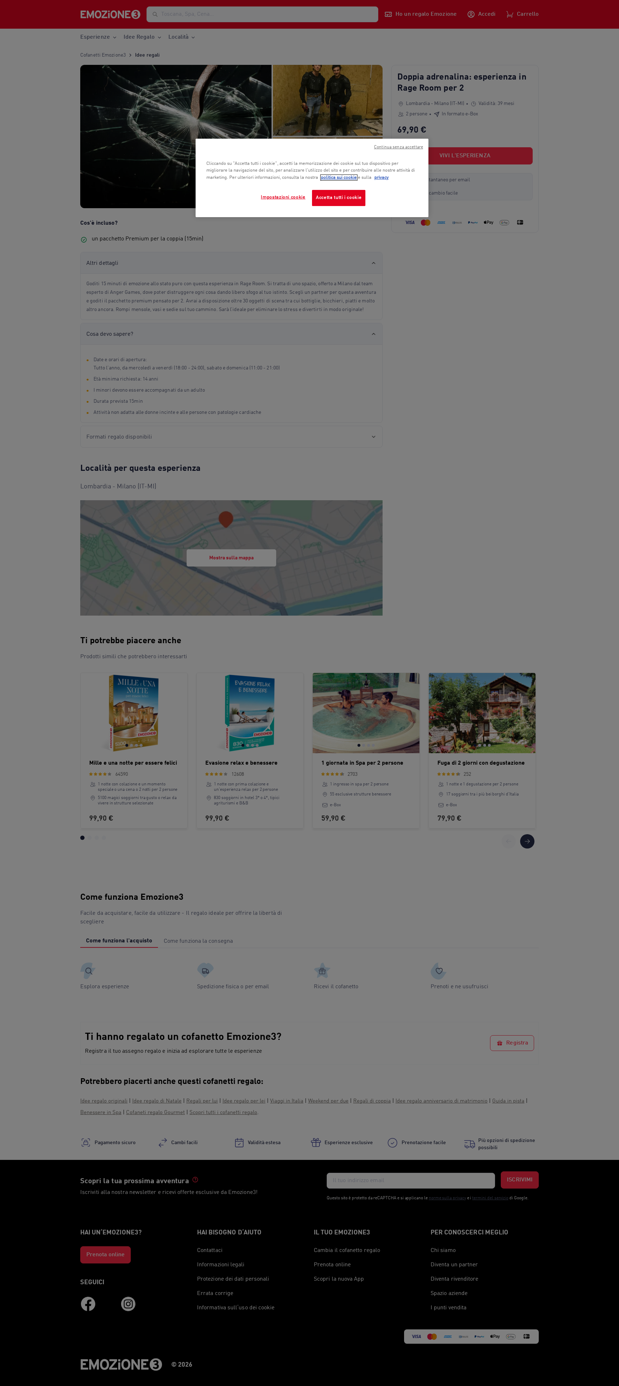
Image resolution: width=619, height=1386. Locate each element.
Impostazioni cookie (283, 197)
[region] (312, 178)
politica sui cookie (339, 177)
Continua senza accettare (398, 147)
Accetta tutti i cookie (338, 197)
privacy (381, 177)
